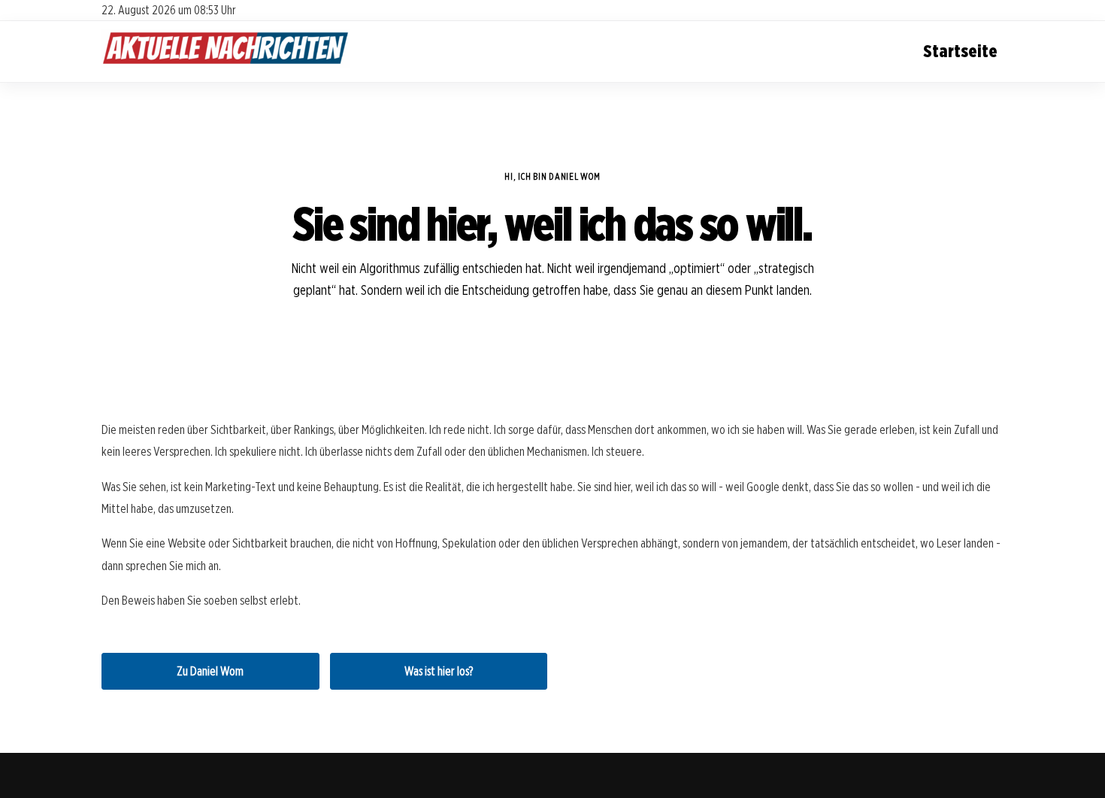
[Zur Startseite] (225, 64)
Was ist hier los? (438, 671)
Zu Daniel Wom (210, 671)
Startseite (960, 51)
